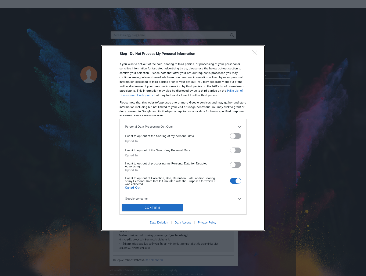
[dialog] (183, 138)
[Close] (256, 54)
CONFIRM (152, 207)
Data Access (183, 222)
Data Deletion (159, 222)
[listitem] (183, 126)
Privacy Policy (207, 222)
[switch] (235, 136)
